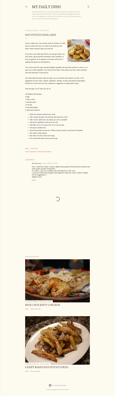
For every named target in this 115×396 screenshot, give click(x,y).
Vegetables (47, 151)
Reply (34, 180)
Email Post (34, 148)
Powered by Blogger (59, 385)
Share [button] (27, 148)
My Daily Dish (46, 6)
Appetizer (33, 151)
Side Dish (40, 151)
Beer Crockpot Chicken (42, 305)
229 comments (36, 309)
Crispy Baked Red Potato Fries (46, 367)
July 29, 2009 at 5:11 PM (50, 163)
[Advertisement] (57, 234)
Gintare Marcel (64, 389)
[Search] (88, 6)
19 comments (35, 371)
